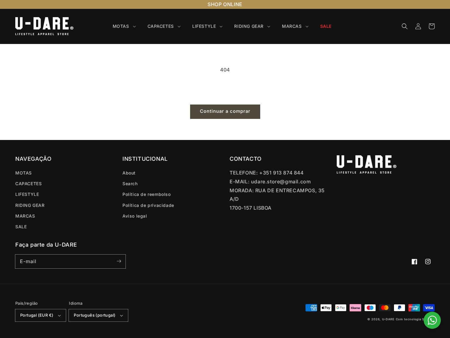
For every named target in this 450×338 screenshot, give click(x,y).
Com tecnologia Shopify (415, 319)
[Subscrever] (119, 261)
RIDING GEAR (30, 205)
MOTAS (23, 172)
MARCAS (25, 216)
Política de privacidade (148, 205)
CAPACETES (28, 183)
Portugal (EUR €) (36, 315)
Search (130, 183)
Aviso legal (134, 216)
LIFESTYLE (27, 194)
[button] (404, 26)
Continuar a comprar (225, 111)
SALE (21, 226)
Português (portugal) (94, 315)
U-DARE (388, 319)
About (129, 172)
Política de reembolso (146, 194)
